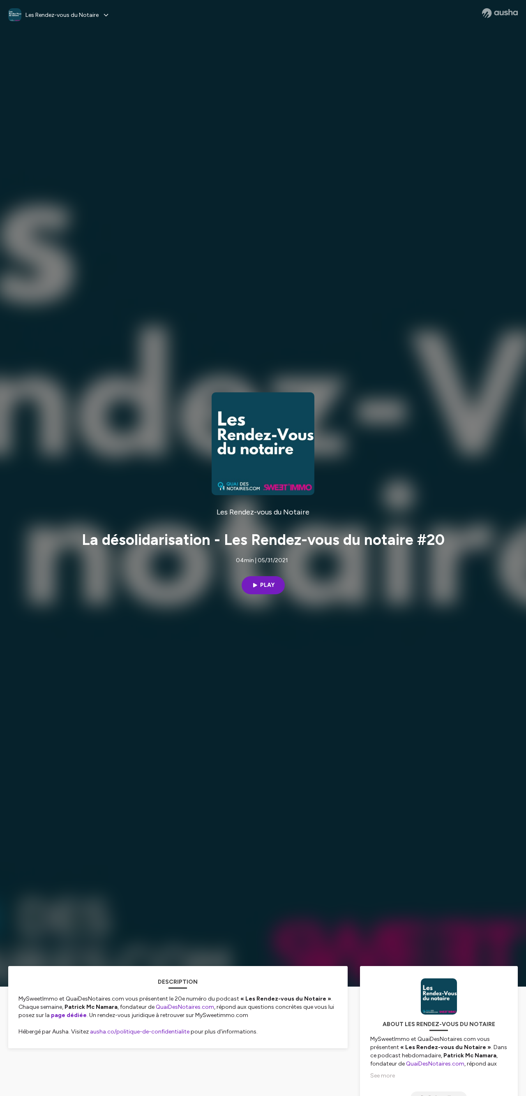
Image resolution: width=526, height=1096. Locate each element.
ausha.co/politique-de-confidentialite (139, 1031)
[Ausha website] (500, 13)
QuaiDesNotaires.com (185, 1006)
